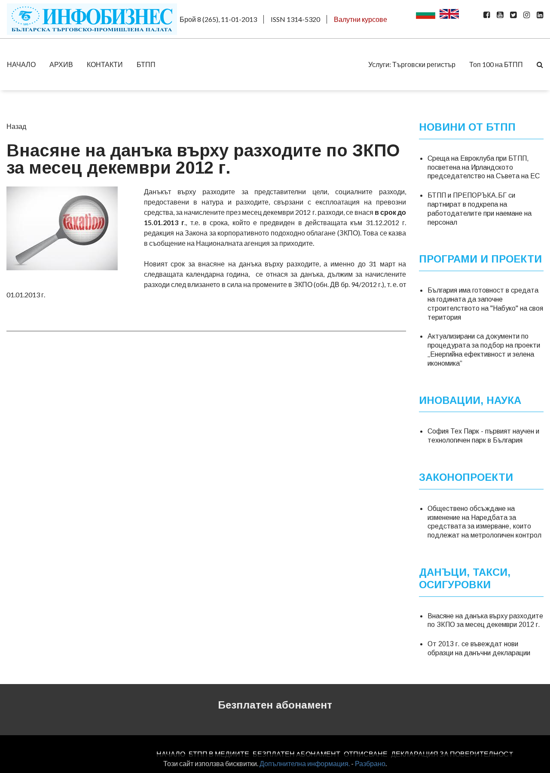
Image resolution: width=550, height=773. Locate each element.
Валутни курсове (360, 19)
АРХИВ (61, 64)
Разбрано (370, 763)
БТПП (146, 64)
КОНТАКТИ (105, 64)
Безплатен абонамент (275, 705)
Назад (16, 126)
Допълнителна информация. (305, 763)
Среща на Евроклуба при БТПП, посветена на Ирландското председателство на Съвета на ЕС (484, 167)
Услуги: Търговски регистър (411, 64)
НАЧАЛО (21, 64)
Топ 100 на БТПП (496, 64)
